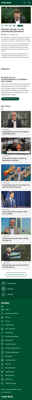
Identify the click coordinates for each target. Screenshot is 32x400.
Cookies (3, 389)
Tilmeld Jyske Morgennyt (10, 99)
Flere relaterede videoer (16, 274)
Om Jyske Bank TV (6, 392)
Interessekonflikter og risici (13, 389)
